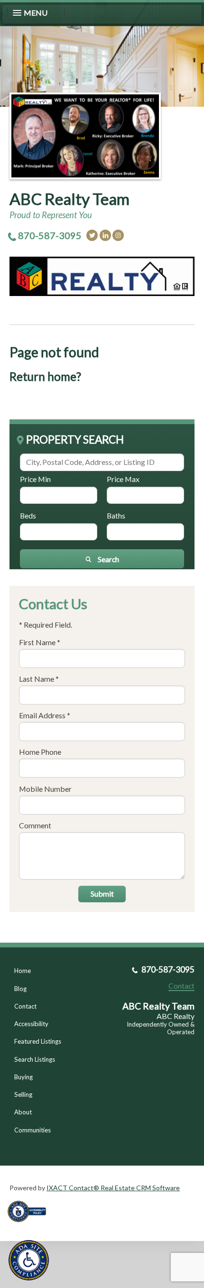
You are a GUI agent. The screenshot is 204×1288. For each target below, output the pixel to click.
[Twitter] (92, 235)
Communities (32, 1130)
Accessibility (31, 1024)
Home (22, 970)
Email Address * (44, 715)
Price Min (35, 478)
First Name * (39, 642)
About (23, 1112)
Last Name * (39, 678)
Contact (25, 1006)
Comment (35, 825)
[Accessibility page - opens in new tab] (30, 1225)
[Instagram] (118, 235)
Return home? (45, 376)
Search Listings (34, 1059)
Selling (23, 1094)
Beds (28, 515)
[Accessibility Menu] (28, 1260)
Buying (23, 1077)
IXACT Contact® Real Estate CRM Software (113, 1188)
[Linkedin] (105, 235)
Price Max (123, 478)
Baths (116, 515)
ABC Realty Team (69, 198)
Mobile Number (45, 788)
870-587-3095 (50, 235)
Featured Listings (37, 1041)
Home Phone (40, 751)
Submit (102, 893)
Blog (20, 988)
